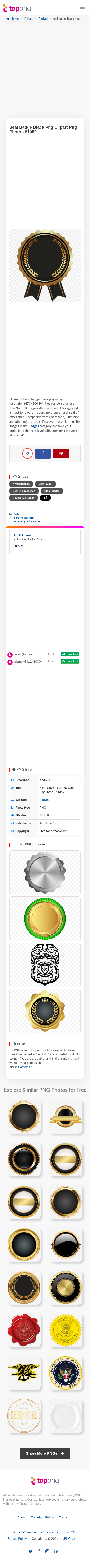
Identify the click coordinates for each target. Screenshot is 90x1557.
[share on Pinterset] (61, 453)
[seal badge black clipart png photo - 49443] (45, 1011)
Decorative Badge (23, 497)
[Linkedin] (56, 1551)
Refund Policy (17, 1538)
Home (14, 18)
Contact (64, 1517)
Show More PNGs (42, 1453)
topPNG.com (68, 1538)
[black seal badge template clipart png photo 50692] (65, 1244)
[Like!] (27, 453)
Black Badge (52, 491)
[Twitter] (30, 1551)
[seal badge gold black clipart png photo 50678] (24, 1244)
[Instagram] (47, 1551)
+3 (45, 497)
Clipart (28, 18)
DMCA (70, 1532)
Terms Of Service (24, 1532)
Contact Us (25, 1067)
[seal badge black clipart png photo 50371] (65, 1201)
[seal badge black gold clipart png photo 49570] (24, 1201)
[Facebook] (43, 454)
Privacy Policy (50, 1532)
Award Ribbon (21, 484)
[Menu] (82, 7)
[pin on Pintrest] (35, 1105)
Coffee (21, 546)
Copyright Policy (42, 1517)
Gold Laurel (45, 484)
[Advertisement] (45, 72)
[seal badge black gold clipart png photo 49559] (65, 1159)
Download (72, 654)
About (21, 1517)
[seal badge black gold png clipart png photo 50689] (24, 1159)
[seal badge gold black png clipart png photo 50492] (65, 1116)
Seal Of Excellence (24, 491)
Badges (43, 18)
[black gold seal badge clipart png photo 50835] (24, 1287)
